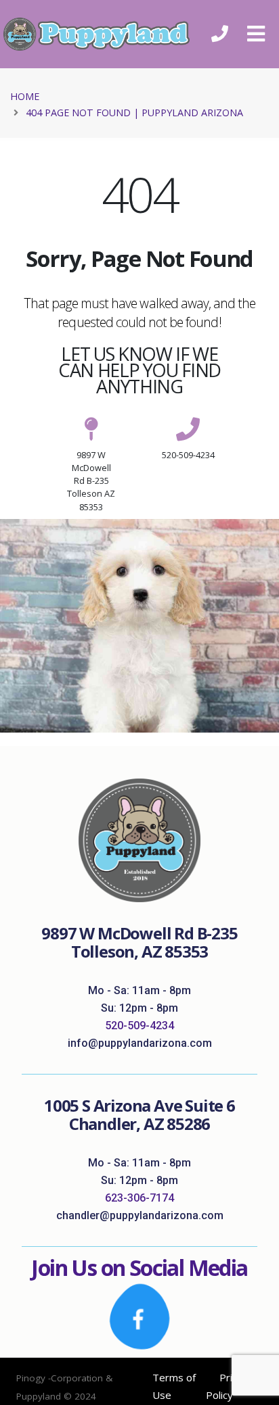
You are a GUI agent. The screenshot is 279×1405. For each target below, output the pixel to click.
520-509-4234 (139, 1025)
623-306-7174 (139, 1197)
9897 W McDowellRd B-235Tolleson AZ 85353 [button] (91, 481)
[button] (256, 34)
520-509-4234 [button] (188, 455)
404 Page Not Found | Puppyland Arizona (134, 112)
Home (24, 96)
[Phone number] (219, 34)
